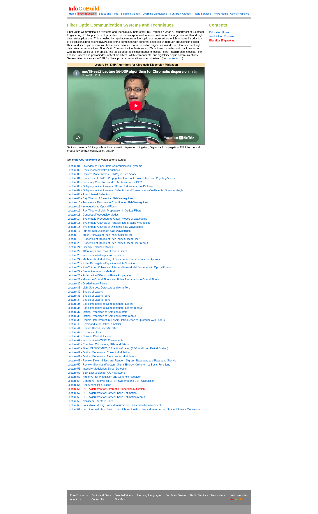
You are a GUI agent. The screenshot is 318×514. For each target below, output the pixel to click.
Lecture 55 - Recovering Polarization (89, 384)
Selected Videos (130, 13)
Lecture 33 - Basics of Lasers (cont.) (89, 295)
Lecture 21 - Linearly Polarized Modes (90, 247)
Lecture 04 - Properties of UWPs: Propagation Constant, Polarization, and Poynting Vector (121, 178)
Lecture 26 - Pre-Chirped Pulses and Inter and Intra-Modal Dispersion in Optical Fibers (119, 267)
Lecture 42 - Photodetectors (84, 332)
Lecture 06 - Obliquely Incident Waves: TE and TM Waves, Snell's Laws (110, 186)
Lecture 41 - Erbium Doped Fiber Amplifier (93, 328)
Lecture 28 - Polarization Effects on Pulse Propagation (100, 275)
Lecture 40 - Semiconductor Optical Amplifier (94, 324)
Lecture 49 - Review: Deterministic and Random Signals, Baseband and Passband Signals (122, 360)
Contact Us (97, 499)
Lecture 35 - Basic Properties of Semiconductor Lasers (100, 303)
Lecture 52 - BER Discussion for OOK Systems (96, 372)
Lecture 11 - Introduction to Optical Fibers (92, 206)
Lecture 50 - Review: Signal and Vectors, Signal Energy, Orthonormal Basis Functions (119, 364)
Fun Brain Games (180, 13)
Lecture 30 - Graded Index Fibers (87, 283)
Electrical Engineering (222, 40)
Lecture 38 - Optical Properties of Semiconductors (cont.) (102, 315)
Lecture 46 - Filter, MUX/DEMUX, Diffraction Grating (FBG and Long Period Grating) (118, 348)
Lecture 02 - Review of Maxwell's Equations (94, 170)
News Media (220, 13)
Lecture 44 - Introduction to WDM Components (95, 340)
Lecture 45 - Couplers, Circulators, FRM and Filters (98, 344)
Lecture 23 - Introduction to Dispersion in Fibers (96, 255)
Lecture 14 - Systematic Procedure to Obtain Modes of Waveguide (107, 218)
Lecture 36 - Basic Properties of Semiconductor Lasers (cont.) (105, 307)
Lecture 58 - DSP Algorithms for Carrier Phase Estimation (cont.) (106, 396)
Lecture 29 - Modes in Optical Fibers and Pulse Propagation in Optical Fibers (113, 279)
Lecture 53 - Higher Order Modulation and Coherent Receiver (104, 376)
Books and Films (108, 13)
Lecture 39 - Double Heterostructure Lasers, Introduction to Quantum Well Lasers (116, 319)
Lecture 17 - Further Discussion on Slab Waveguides (99, 230)
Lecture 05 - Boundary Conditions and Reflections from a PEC (105, 182)
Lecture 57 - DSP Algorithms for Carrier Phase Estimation (102, 392)
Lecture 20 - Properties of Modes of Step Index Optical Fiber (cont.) (108, 242)
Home (72, 13)
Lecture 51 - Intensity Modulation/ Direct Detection (97, 368)
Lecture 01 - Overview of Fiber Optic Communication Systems (105, 165)
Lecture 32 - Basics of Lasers (85, 291)
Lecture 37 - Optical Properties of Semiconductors (98, 311)
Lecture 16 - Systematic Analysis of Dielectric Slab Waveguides (106, 226)
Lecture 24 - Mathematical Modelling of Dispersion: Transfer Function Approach (115, 259)
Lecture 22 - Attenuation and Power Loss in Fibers (97, 251)
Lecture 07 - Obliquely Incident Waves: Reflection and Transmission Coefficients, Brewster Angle (125, 190)
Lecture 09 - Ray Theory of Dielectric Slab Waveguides (100, 198)
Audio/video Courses (221, 36)
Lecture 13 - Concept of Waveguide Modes (93, 214)
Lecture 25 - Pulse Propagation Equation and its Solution (101, 263)
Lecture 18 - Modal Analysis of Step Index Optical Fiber (100, 234)
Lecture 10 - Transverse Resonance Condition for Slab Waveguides (108, 202)
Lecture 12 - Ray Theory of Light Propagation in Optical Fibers (105, 210)
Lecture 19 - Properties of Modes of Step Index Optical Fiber (103, 238)
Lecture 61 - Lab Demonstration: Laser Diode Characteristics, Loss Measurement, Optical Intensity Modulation (134, 409)
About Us (75, 499)
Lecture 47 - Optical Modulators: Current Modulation (99, 352)
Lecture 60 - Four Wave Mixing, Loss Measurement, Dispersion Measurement (114, 405)
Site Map (120, 499)
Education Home (219, 32)
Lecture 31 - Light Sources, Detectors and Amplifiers (99, 287)
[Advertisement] (98, 444)
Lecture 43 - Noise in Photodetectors (89, 336)
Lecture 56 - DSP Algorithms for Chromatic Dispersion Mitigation (106, 388)
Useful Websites (239, 13)
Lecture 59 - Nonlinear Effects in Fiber (90, 401)
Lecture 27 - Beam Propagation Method (91, 271)
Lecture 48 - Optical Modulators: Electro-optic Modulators (102, 356)
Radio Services (202, 13)
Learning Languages (155, 13)
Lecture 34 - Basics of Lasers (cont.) (89, 299)
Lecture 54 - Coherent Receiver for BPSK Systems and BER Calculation (111, 380)
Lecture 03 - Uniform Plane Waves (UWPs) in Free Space (102, 174)
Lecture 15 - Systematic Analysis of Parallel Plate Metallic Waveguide (109, 222)
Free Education (87, 13)
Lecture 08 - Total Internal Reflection (89, 194)
